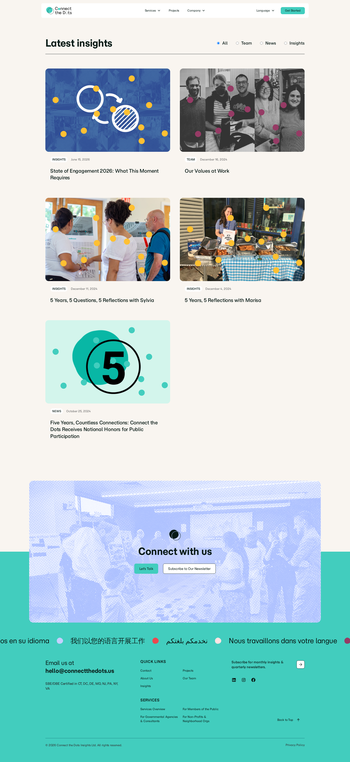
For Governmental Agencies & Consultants (159, 719)
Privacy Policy (295, 745)
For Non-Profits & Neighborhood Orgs (196, 719)
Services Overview (152, 709)
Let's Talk (146, 569)
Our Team (189, 678)
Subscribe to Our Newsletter (189, 569)
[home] (73, 10)
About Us (146, 678)
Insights (145, 686)
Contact (145, 670)
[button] (153, 10)
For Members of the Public (201, 709)
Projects (188, 670)
